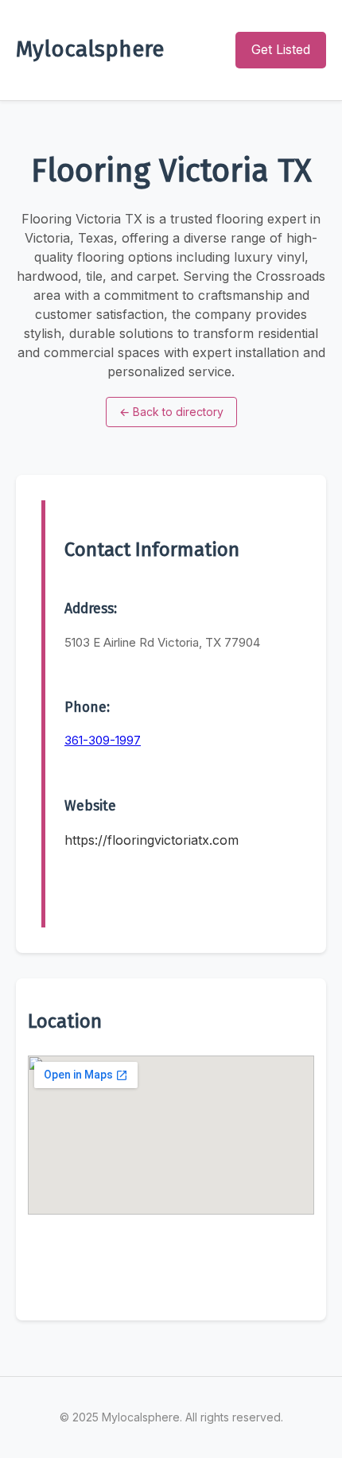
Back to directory (171, 411)
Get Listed (280, 49)
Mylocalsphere (90, 49)
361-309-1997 (102, 740)
